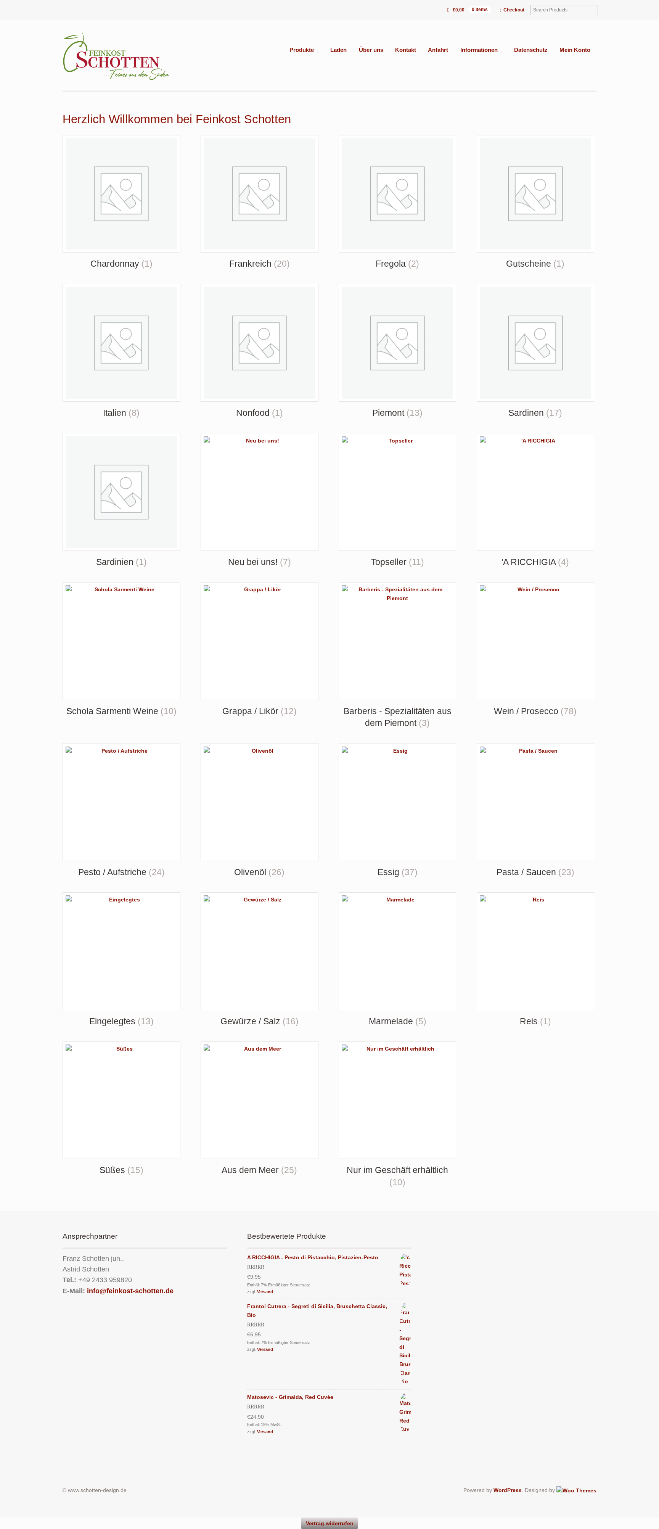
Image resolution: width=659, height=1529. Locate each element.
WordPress (507, 1490)
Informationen (479, 50)
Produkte (301, 50)
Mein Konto (574, 50)
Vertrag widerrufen (330, 1523)
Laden (338, 50)
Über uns (371, 50)
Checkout (513, 10)
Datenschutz (531, 50)
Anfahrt (438, 50)
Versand (265, 1291)
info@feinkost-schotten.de (130, 1291)
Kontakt (405, 50)
